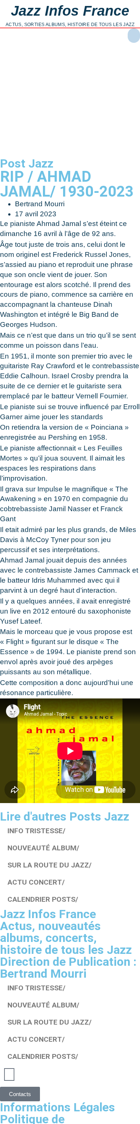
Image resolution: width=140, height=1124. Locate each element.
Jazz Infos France (70, 11)
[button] (134, 35)
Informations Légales (57, 1107)
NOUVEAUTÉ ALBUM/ (43, 848)
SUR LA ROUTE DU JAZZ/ (49, 865)
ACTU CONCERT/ (36, 882)
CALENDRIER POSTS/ (42, 899)
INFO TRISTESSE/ (36, 831)
